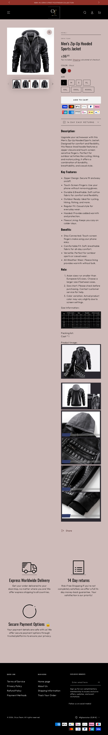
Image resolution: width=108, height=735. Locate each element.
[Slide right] (98, 2)
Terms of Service (16, 681)
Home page (44, 681)
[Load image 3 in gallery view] (35, 84)
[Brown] (69, 70)
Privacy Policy (14, 686)
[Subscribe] (99, 682)
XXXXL (88, 89)
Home (63, 33)
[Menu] (8, 12)
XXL (65, 89)
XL (86, 82)
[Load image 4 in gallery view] (44, 84)
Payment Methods (17, 695)
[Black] (63, 70)
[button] (84, 12)
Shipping (76, 60)
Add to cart (80, 100)
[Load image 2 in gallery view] (26, 84)
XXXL (76, 89)
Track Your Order (47, 695)
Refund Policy (14, 690)
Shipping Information (49, 690)
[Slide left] (9, 2)
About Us (43, 686)
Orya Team (65, 38)
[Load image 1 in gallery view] (16, 84)
